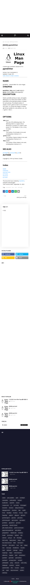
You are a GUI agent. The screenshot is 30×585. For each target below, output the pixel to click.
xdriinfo (22, 570)
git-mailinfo (22, 520)
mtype (10, 552)
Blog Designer (15, 581)
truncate (17, 567)
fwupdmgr (4, 515)
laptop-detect (13, 540)
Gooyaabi (15, 582)
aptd (17, 497)
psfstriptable (5, 562)
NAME (4, 169)
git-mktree (4, 522)
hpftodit (17, 535)
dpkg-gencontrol (6, 510)
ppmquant (12, 153)
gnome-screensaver (18, 527)
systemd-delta (5, 567)
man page (7, 41)
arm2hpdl (22, 497)
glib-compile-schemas (7, 527)
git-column (20, 517)
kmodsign (19, 537)
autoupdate (5, 500)
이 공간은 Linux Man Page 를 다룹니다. (18, 399)
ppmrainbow (18, 557)
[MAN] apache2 (13, 413)
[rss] (8, 257)
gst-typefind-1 (5, 532)
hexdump (20, 532)
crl (11, 505)
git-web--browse (13, 525)
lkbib (14, 542)
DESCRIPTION (6, 172)
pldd (16, 555)
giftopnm (17, 515)
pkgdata (11, 555)
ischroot (4, 537)
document (8, 187)
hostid (3, 535)
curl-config (16, 505)
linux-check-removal (6, 542)
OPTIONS (5, 174)
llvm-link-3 (4, 545)
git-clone (14, 517)
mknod (21, 550)
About (17, 578)
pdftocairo (4, 555)
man (16, 187)
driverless (14, 510)
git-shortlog (5, 525)
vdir (3, 570)
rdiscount (17, 562)
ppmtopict (4, 560)
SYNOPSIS (5, 170)
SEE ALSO (5, 175)
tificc (12, 567)
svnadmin (11, 565)
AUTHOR (5, 177)
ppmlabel (4, 557)
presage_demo (12, 560)
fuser (26, 512)
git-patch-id (11, 522)
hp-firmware (10, 535)
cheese (17, 502)
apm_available (10, 497)
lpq (21, 545)
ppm (18, 153)
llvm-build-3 (20, 542)
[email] (21, 257)
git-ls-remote (15, 520)
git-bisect (23, 515)
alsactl (3, 497)
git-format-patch (6, 520)
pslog (11, 562)
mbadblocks (16, 547)
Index (4, 76)
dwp (19, 510)
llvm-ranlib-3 (12, 545)
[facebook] (8, 254)
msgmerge (4, 552)
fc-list (3, 512)
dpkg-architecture (19, 507)
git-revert (18, 522)
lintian (19, 540)
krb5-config (5, 540)
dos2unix (11, 507)
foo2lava (15, 512)
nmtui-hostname (18, 552)
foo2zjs (21, 512)
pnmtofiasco (22, 555)
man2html (21, 181)
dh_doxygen (23, 505)
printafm (20, 560)
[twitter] (21, 254)
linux (13, 187)
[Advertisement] (15, 17)
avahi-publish (13, 500)
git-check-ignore (6, 517)
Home (13, 578)
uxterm (22, 567)
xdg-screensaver (14, 570)
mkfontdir (9, 550)
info (21, 535)
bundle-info (5, 502)
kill (14, 537)
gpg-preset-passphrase (7, 530)
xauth (7, 570)
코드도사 (6, 48)
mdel (3, 550)
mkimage (15, 550)
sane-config (23, 562)
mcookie (23, 547)
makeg (25, 545)
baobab (20, 500)
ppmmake (11, 557)
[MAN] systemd (13, 406)
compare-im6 (5, 505)
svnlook (17, 565)
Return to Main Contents (12, 76)
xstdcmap (4, 572)
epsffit (23, 510)
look (18, 545)
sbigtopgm (4, 565)
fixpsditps (9, 512)
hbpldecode (13, 532)
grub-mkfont (18, 530)
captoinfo (12, 502)
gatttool (11, 515)
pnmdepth (5, 153)
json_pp (10, 537)
